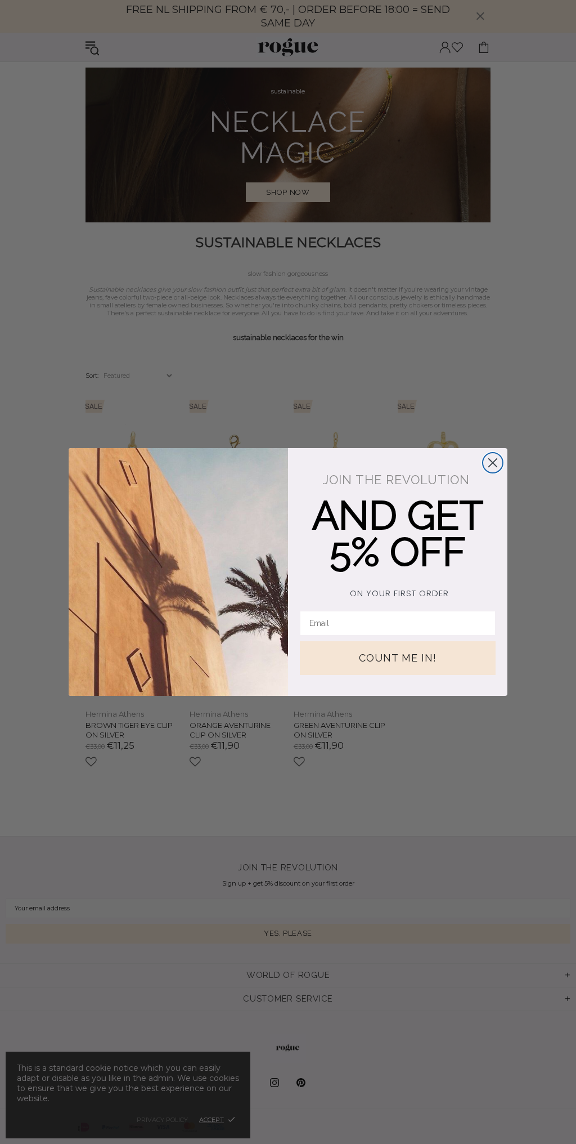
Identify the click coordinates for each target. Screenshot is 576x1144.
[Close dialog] (493, 463)
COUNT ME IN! (397, 658)
